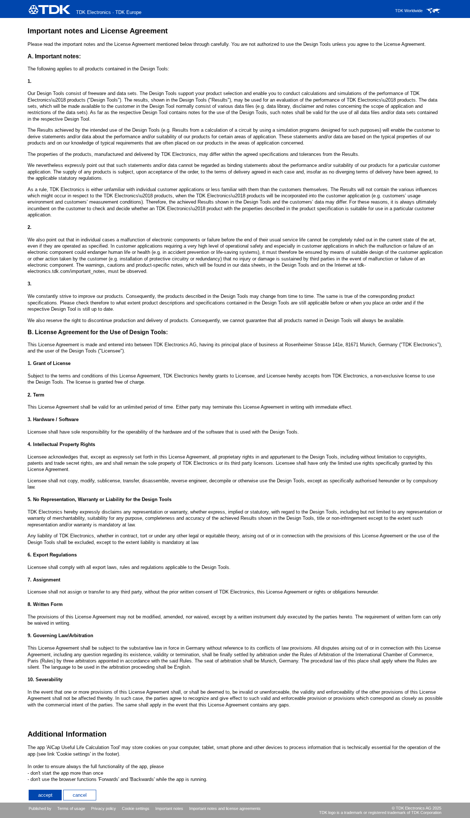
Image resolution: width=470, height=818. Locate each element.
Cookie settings (135, 808)
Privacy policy (103, 808)
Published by (40, 808)
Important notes (169, 808)
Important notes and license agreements (225, 808)
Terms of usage (71, 808)
